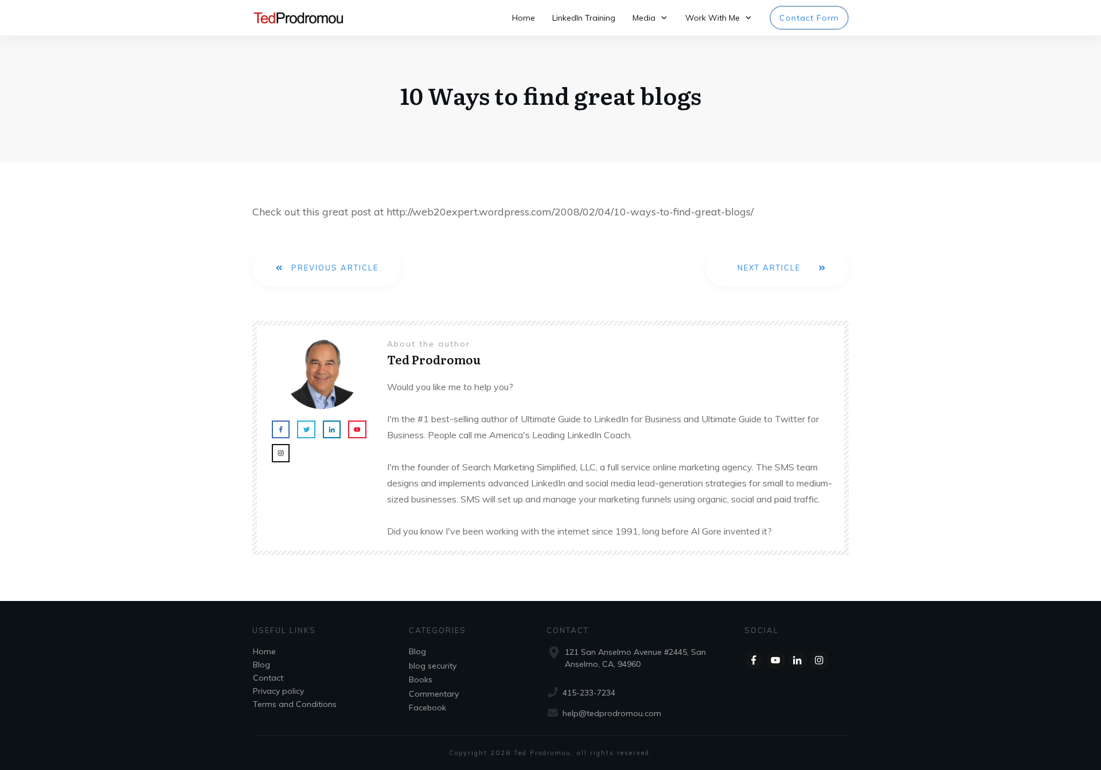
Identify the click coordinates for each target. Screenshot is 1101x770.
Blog (261, 664)
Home (264, 651)
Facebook (427, 707)
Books (420, 679)
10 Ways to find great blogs (550, 95)
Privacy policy (278, 691)
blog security (432, 666)
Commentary (434, 694)
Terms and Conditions (295, 704)
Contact (268, 678)
